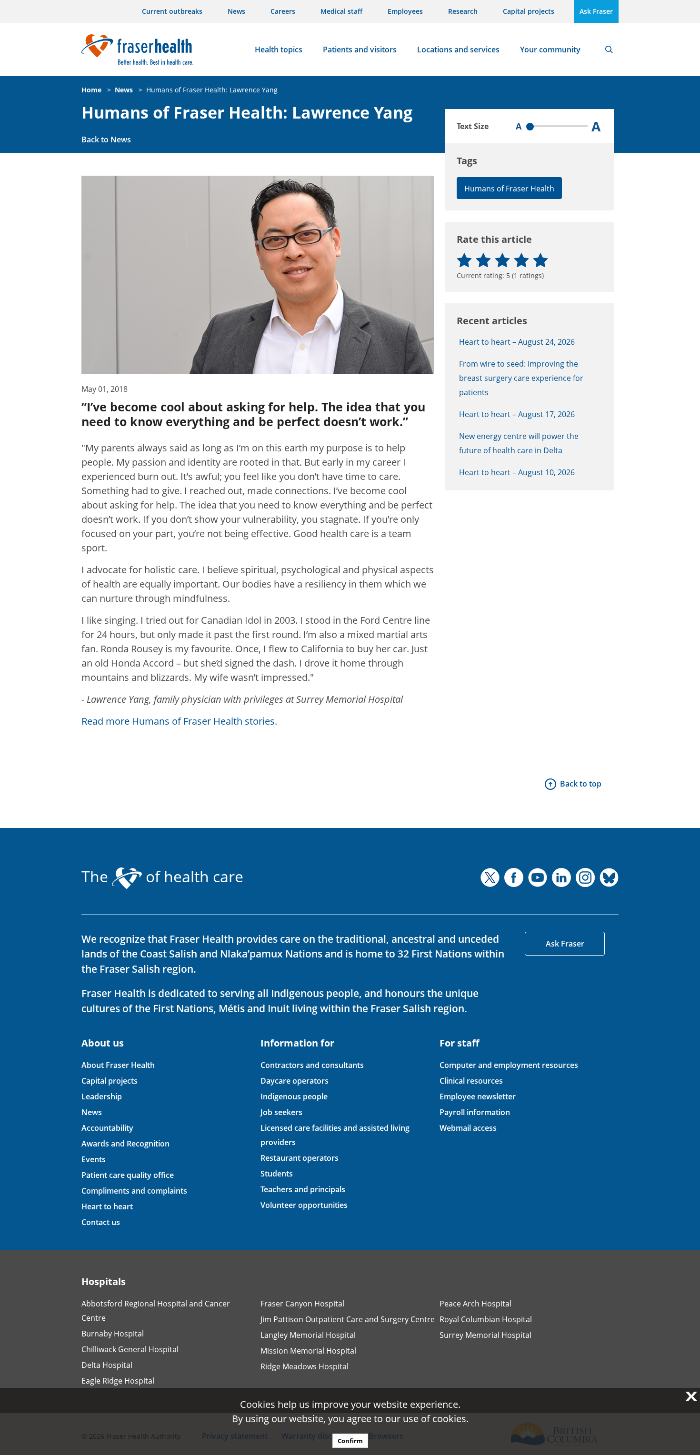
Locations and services (458, 49)
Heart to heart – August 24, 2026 (517, 342)
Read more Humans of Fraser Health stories (178, 721)
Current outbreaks (172, 11)
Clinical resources (471, 1081)
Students (276, 1173)
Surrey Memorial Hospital (485, 1335)
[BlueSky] (609, 877)
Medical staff (341, 11)
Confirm (350, 1440)
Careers (282, 11)
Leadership (101, 1096)
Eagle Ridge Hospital (117, 1380)
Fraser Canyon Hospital (302, 1303)
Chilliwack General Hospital (130, 1349)
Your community (550, 49)
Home (91, 89)
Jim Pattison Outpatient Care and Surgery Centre (347, 1319)
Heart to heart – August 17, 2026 (517, 414)
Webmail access (468, 1128)
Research (463, 11)
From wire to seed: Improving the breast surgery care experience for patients (521, 378)
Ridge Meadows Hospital (304, 1366)
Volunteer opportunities (304, 1205)
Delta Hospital (106, 1365)
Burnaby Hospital (112, 1333)
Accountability (107, 1128)
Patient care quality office (127, 1175)
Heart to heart (107, 1206)
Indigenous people (294, 1096)
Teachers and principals (302, 1189)
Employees (405, 11)
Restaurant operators (299, 1158)
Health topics (278, 49)
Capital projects (528, 11)
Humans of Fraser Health (509, 188)
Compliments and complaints (134, 1191)
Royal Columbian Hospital (486, 1319)
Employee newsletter (478, 1096)
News (236, 11)
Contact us (100, 1222)
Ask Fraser (596, 11)
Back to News (106, 139)
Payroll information (475, 1112)
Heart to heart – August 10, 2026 (517, 472)
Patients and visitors (360, 49)
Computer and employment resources (509, 1065)
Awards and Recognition (125, 1143)
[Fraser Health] (137, 48)
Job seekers (281, 1112)
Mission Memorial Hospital (308, 1350)
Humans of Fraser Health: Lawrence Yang (212, 89)
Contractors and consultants (312, 1065)
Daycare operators (294, 1081)
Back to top (580, 783)
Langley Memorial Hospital (308, 1335)
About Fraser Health (118, 1065)
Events (93, 1159)
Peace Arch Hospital (475, 1303)
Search (609, 49)
